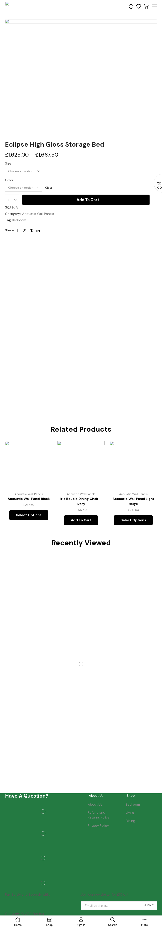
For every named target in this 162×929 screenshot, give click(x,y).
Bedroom (19, 220)
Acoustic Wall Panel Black (29, 499)
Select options (29, 515)
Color (9, 180)
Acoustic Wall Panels (38, 213)
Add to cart (88, 199)
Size (8, 163)
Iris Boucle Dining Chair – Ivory (81, 501)
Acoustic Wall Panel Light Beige (133, 501)
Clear (48, 188)
